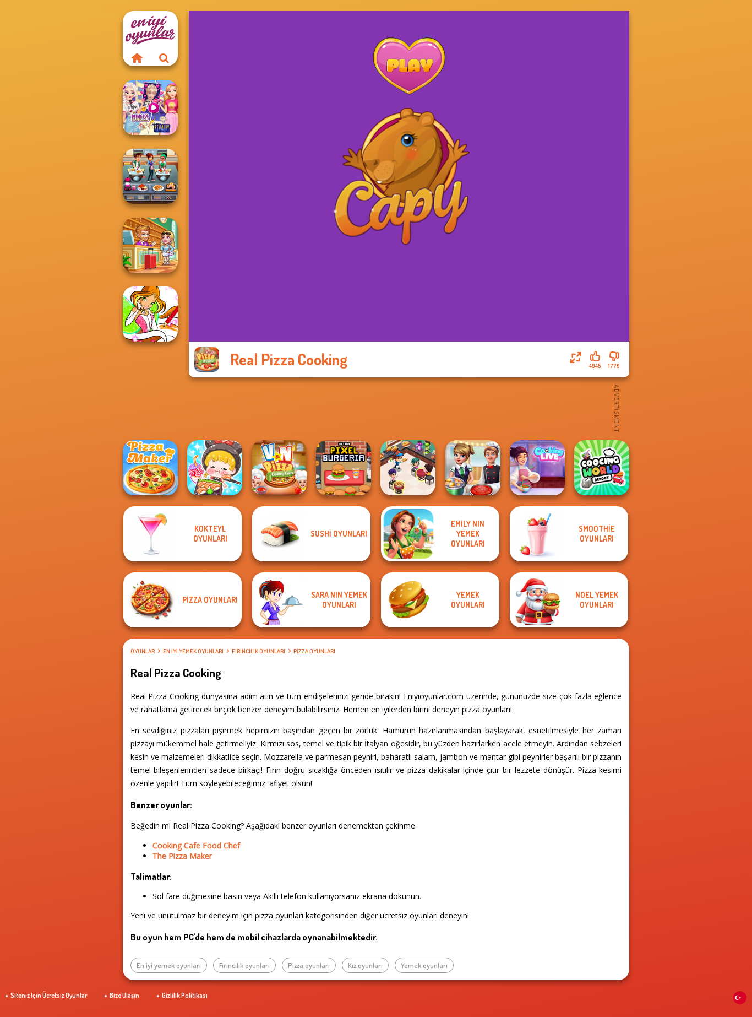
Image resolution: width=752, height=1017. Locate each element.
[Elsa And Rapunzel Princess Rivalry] (150, 107)
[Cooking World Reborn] (601, 467)
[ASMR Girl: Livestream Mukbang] (214, 467)
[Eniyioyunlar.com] (136, 58)
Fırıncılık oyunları (258, 651)
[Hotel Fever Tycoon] (150, 245)
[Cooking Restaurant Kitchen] (407, 467)
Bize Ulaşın (124, 995)
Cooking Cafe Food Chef (196, 845)
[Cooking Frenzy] (472, 467)
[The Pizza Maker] (150, 467)
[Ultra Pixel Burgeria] (343, 467)
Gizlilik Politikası (185, 995)
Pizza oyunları (314, 651)
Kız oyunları (365, 965)
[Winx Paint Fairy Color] (150, 314)
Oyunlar (142, 651)
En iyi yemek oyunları (193, 651)
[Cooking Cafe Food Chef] (150, 176)
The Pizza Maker (182, 856)
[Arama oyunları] (164, 58)
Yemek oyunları (424, 965)
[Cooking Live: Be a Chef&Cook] (537, 467)
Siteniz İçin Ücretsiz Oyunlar (48, 995)
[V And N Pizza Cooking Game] (279, 467)
